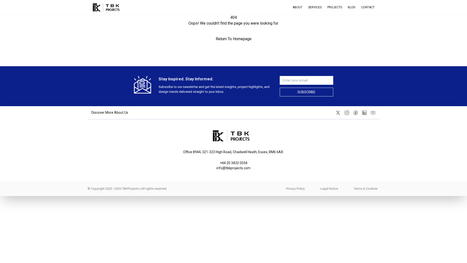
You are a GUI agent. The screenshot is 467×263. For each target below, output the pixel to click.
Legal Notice (329, 188)
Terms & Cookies (365, 188)
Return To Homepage (233, 39)
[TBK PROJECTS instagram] (346, 112)
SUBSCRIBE (306, 92)
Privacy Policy (295, 188)
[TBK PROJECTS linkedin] (364, 112)
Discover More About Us (109, 112)
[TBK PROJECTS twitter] (338, 112)
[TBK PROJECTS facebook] (355, 112)
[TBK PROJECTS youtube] (373, 112)
